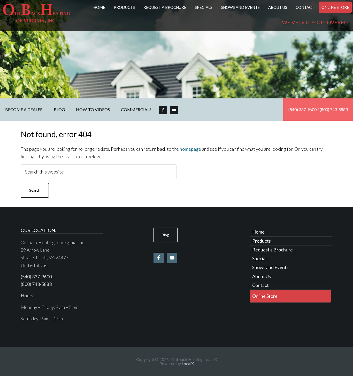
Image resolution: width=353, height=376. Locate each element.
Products (261, 241)
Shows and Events (270, 267)
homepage (190, 149)
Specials (260, 258)
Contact (260, 285)
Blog (165, 235)
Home (258, 232)
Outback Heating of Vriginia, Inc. (37, 15)
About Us (261, 276)
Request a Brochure (272, 249)
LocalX (188, 363)
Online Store (265, 296)
